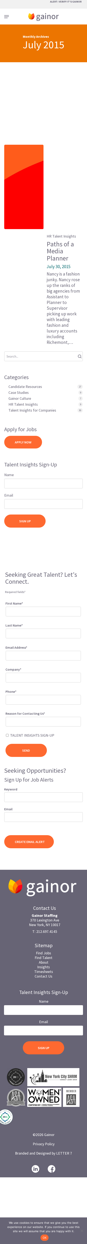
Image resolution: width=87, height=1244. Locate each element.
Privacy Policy (43, 1143)
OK (45, 1237)
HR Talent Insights (61, 236)
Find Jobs (43, 953)
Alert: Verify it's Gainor (66, 1)
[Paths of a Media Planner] (24, 187)
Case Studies (18, 392)
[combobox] (43, 722)
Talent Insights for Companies (32, 410)
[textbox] (12, 720)
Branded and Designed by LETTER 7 (43, 1153)
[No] (82, 1231)
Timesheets (43, 971)
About (43, 962)
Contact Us (43, 976)
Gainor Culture (19, 398)
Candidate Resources (25, 387)
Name (9, 474)
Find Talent (43, 957)
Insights (43, 966)
